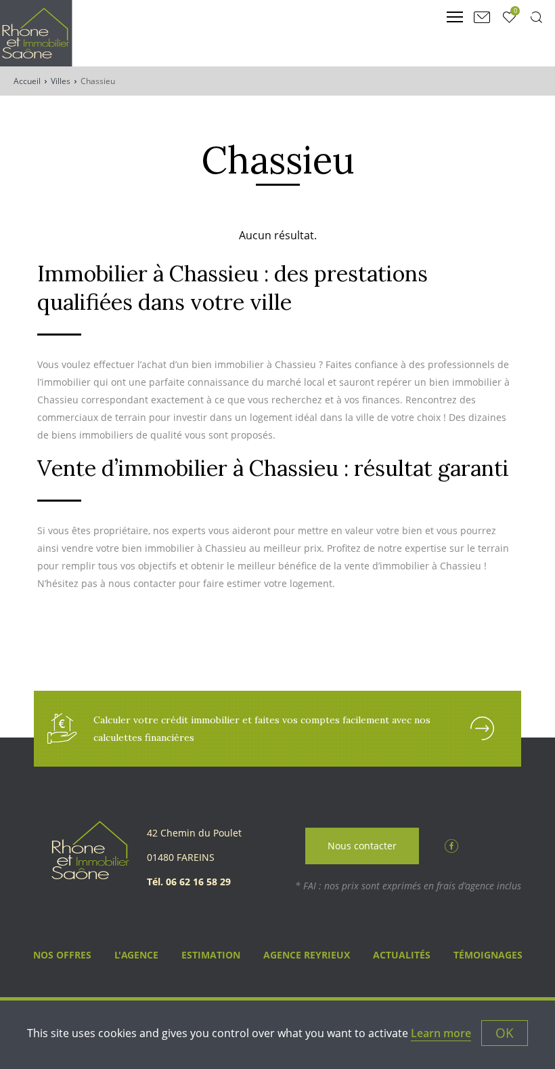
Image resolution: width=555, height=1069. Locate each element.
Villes (60, 81)
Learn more (441, 1033)
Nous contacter (362, 845)
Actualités (401, 954)
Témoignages (488, 954)
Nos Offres (62, 954)
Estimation (210, 954)
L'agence (136, 954)
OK (504, 1033)
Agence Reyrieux (306, 954)
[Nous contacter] (482, 17)
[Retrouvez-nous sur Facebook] (451, 844)
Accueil (27, 81)
